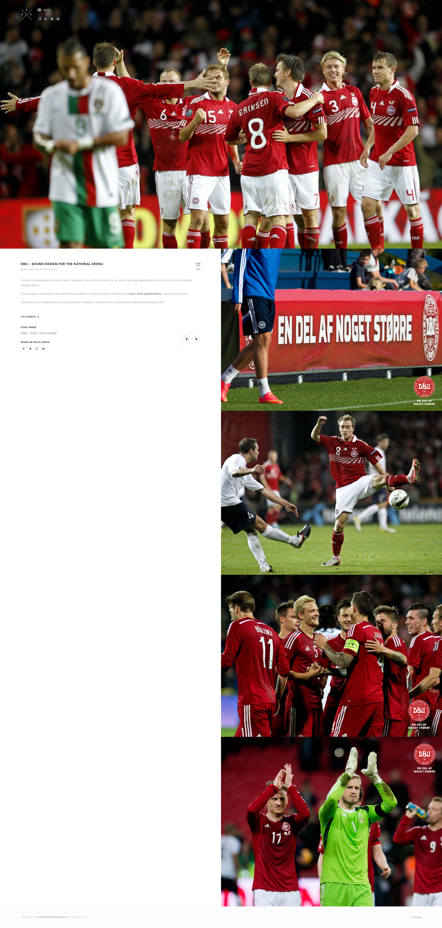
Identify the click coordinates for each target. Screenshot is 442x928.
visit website (28, 317)
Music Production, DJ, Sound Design (39, 269)
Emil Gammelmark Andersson (52, 917)
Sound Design (48, 333)
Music (25, 333)
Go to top (416, 917)
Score (34, 333)
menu (46, 10)
